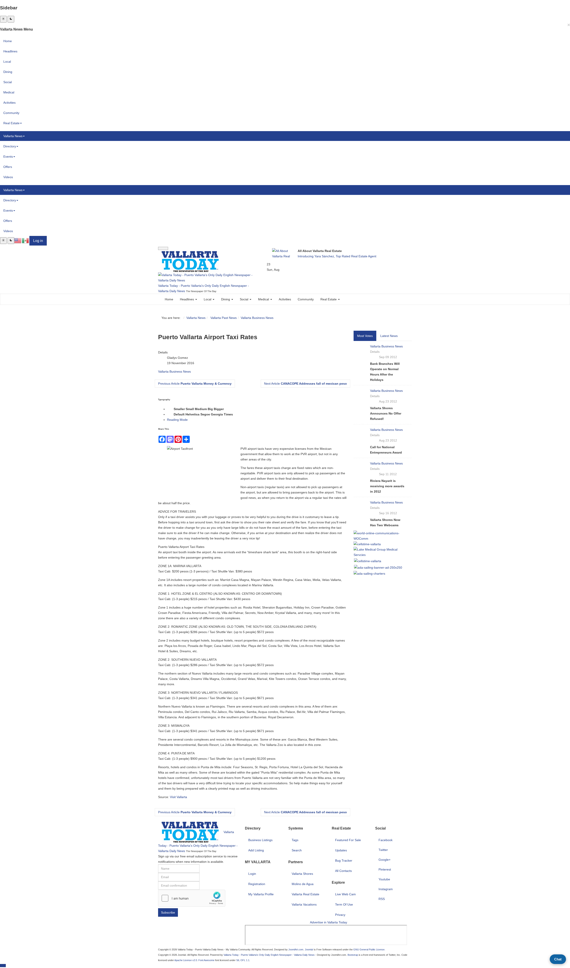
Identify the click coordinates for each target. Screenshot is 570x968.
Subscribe (168, 912)
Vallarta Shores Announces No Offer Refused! (385, 413)
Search (297, 850)
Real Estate (11, 123)
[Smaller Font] (170, 409)
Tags (295, 840)
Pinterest (385, 869)
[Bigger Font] (227, 409)
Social (7, 82)
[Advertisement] (407, 944)
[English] (18, 240)
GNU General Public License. (369, 949)
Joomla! (309, 949)
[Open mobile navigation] (163, 248)
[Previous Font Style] (170, 414)
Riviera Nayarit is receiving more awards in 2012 (387, 486)
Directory (9, 146)
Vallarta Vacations (304, 904)
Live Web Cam (345, 894)
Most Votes (365, 336)
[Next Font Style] (237, 414)
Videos (8, 177)
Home (7, 41)
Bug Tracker (343, 860)
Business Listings (260, 840)
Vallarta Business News (257, 318)
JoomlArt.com (295, 949)
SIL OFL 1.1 (242, 960)
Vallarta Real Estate (305, 894)
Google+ (385, 859)
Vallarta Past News (223, 318)
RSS (382, 899)
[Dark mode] (11, 19)
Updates (341, 850)
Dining (7, 72)
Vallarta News (12, 136)
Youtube (384, 879)
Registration (256, 884)
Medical (8, 92)
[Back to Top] (3, 965)
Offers (7, 167)
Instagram (386, 889)
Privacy (340, 914)
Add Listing (256, 850)
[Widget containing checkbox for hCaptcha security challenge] (191, 898)
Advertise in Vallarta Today (328, 922)
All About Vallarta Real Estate (320, 251)
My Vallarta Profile (261, 894)
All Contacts (343, 871)
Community (11, 113)
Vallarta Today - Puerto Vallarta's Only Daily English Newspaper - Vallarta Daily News (269, 955)
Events (8, 156)
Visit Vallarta (178, 797)
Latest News (389, 336)
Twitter (383, 850)
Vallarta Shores (302, 873)
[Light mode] (3, 19)
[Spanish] (25, 240)
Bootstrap (353, 955)
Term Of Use (344, 904)
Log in (38, 241)
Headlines (10, 51)
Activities (9, 102)
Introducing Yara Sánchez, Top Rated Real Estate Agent (337, 256)
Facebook (386, 840)
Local (7, 61)
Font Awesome (206, 960)
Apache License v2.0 (185, 960)
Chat (558, 959)
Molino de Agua (303, 884)
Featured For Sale (348, 840)
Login (252, 873)
